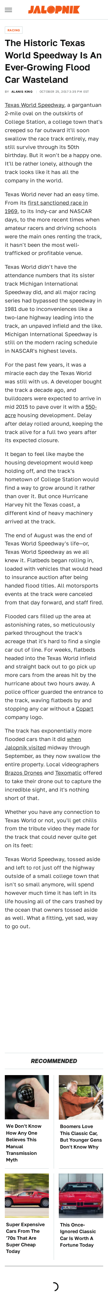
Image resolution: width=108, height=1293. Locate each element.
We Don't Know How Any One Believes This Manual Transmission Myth (23, 1143)
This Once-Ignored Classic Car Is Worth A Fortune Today (78, 1235)
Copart (84, 708)
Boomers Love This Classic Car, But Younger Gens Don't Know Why (81, 1136)
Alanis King (21, 91)
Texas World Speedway (34, 105)
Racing (14, 30)
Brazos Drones (24, 773)
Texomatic (68, 773)
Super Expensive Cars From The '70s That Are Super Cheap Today (25, 1238)
